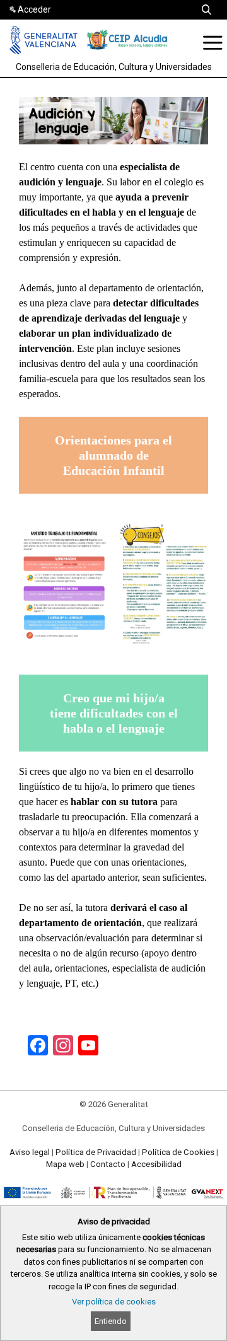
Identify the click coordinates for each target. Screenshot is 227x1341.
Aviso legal (29, 1152)
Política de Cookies (178, 1152)
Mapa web (65, 1164)
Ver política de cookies (114, 1301)
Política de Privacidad (95, 1152)
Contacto (107, 1164)
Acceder (34, 9)
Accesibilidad (156, 1164)
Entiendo (111, 1321)
